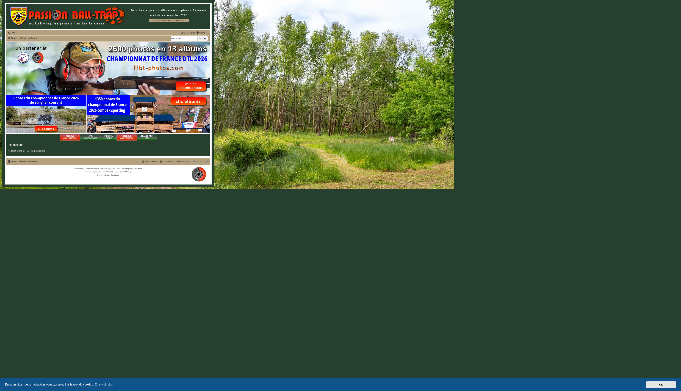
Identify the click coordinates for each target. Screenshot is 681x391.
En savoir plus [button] (104, 384)
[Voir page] (46, 114)
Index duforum (108, 137)
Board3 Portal (101, 172)
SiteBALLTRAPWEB (90, 137)
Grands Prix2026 (147, 137)
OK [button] (661, 384)
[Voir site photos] (108, 68)
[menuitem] (11, 33)
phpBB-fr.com (136, 169)
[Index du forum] (67, 16)
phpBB (89, 169)
